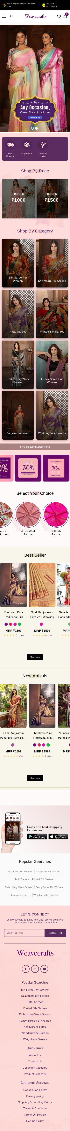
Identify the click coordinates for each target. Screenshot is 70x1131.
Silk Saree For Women (20, 871)
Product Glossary (35, 1073)
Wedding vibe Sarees (45, 895)
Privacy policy (35, 1096)
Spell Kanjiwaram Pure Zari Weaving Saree (42, 615)
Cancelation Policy (35, 1089)
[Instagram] (35, 969)
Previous (9, 79)
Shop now (35, 657)
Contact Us (35, 1061)
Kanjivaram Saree (20, 895)
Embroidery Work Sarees (18, 887)
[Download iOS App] (58, 836)
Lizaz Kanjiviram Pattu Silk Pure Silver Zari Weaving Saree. (13, 735)
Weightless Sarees (35, 1039)
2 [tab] (36, 128)
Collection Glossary (35, 1067)
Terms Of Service (35, 1114)
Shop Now (35, 778)
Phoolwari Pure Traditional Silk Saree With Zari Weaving (14, 615)
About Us (35, 1055)
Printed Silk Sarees (42, 879)
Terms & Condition (35, 1108)
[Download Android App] (37, 836)
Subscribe (55, 933)
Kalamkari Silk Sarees (48, 871)
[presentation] (31, 643)
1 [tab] (32, 128)
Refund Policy (35, 1120)
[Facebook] (26, 969)
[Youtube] (44, 969)
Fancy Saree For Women (49, 887)
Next (61, 79)
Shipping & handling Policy (35, 1102)
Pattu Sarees (22, 879)
